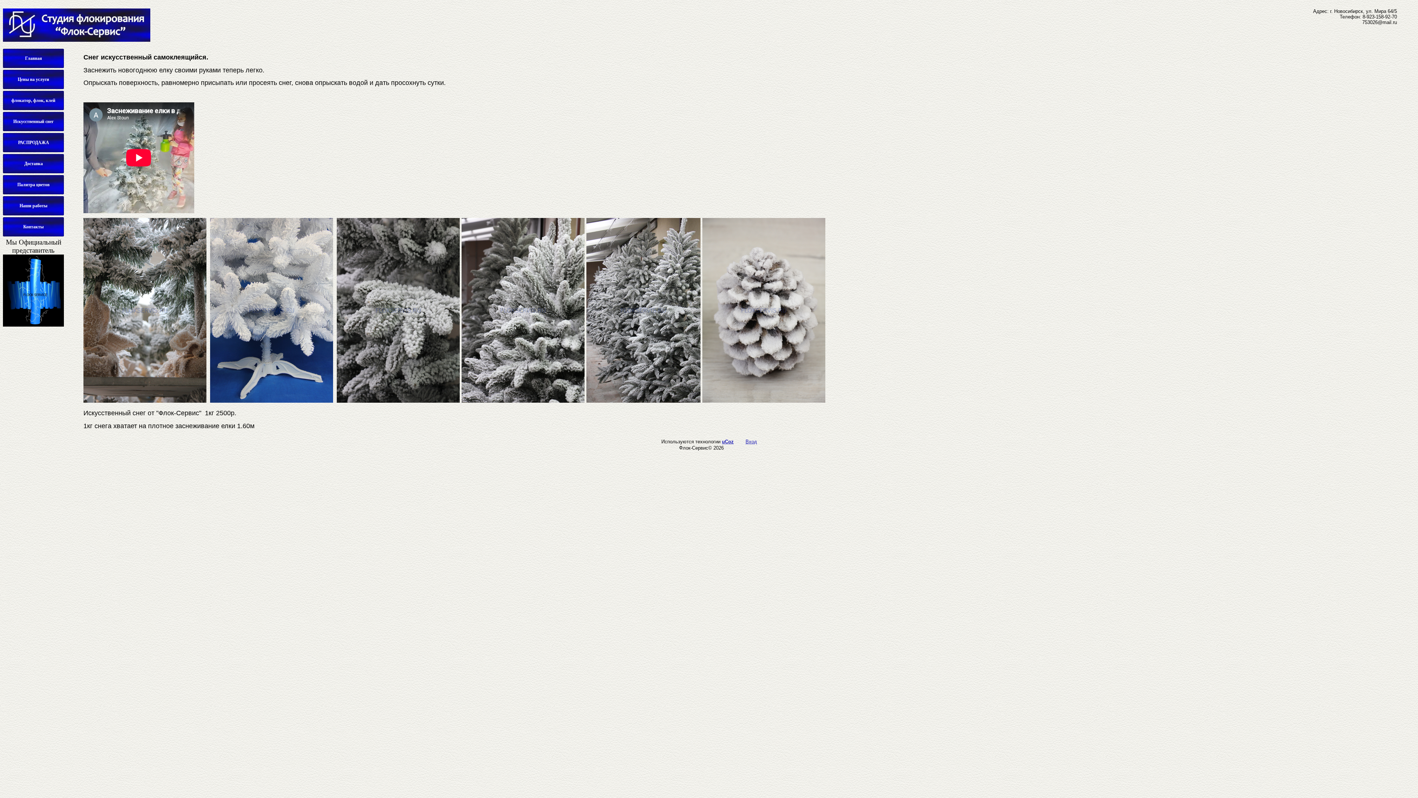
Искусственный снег (33, 121)
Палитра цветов (33, 184)
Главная (33, 58)
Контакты (33, 226)
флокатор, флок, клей (33, 100)
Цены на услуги (33, 79)
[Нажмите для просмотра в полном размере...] (144, 400)
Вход (751, 441)
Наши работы (33, 205)
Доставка (33, 163)
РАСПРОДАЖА (33, 142)
